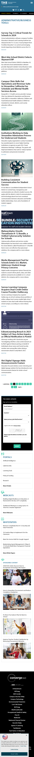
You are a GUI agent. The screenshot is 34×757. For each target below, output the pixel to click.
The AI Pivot (17, 733)
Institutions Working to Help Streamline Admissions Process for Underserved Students (16, 135)
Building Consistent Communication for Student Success (14, 182)
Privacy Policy (17, 425)
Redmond (17, 718)
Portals (7, 457)
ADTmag (17, 691)
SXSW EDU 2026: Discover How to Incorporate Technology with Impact (14, 567)
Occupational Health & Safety (17, 712)
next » (20, 387)
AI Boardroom (17, 689)
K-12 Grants (23, 13)
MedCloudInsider (17, 710)
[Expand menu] (31, 3)
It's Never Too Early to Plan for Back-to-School (15, 616)
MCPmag (17, 707)
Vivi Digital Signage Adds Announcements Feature (13, 361)
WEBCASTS (8, 495)
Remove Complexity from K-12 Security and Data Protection (16, 526)
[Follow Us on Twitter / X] (18, 10)
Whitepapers (10, 522)
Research (6, 480)
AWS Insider (17, 694)
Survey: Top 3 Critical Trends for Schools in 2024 (16, 34)
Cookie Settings (14, 749)
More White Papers (9, 553)
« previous (6, 384)
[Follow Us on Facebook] (16, 10)
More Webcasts (8, 513)
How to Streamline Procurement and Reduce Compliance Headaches (17, 591)
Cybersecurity (7, 466)
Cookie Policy (23, 746)
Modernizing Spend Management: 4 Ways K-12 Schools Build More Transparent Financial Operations (16, 546)
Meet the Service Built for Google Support (16, 539)
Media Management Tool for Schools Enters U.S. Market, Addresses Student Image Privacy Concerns (14, 264)
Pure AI (17, 715)
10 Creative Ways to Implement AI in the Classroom (15, 533)
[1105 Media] (17, 685)
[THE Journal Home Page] (8, 3)
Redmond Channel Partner (17, 720)
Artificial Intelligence (9, 461)
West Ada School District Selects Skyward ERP (16, 58)
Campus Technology (17, 699)
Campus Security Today (17, 696)
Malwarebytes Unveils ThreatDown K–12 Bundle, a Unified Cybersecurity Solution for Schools (16, 234)
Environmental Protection (17, 702)
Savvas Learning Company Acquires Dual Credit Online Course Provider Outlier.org (14, 289)
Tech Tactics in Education (17, 731)
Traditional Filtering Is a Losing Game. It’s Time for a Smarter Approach (15, 506)
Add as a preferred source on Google (10, 6)
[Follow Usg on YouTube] (21, 10)
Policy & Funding (8, 476)
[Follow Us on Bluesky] (13, 10)
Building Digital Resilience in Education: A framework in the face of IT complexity (16, 500)
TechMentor (17, 728)
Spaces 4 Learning (17, 725)
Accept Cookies (14, 754)
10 (15, 387)
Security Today (17, 723)
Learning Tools (7, 471)
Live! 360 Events (17, 704)
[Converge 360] (17, 678)
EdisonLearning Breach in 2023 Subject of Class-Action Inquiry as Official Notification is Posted (16, 334)
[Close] (26, 735)
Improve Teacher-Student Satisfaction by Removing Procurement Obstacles (15, 640)
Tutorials (15, 13)
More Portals (7, 486)
